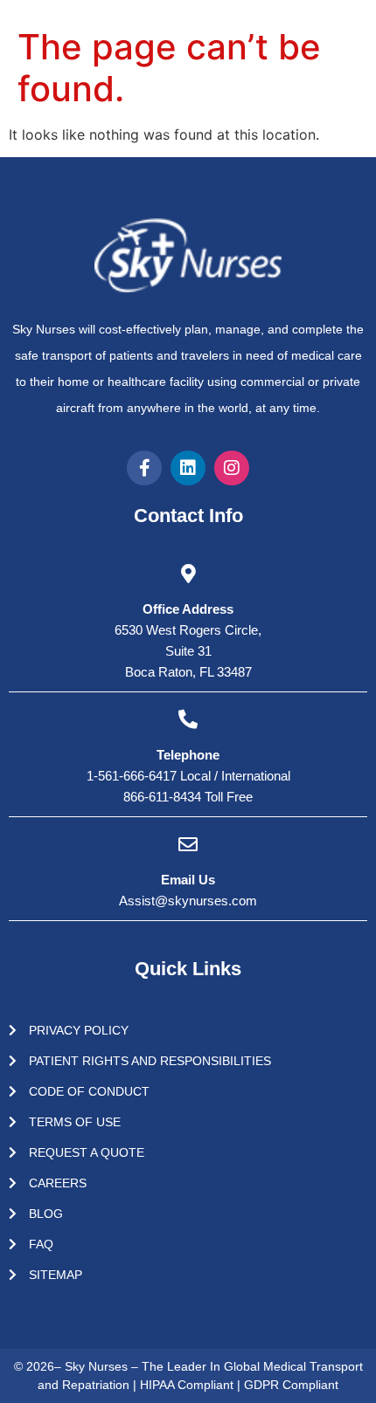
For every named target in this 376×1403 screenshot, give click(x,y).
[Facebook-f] (144, 467)
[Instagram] (231, 467)
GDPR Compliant (291, 1385)
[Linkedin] (188, 467)
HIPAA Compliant (188, 1385)
